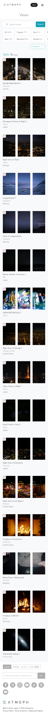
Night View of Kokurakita (13, 463)
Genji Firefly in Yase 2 (12, 424)
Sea (36, 32)
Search (40, 24)
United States (8, 353)
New (8, 39)
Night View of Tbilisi (11, 159)
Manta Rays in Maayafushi (13, 577)
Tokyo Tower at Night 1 (12, 386)
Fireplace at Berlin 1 (11, 615)
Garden (37, 39)
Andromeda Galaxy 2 (11, 654)
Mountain (22, 39)
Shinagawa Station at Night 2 (15, 121)
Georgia (6, 165)
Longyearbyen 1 (9, 198)
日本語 (15, 667)
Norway (6, 203)
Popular (22, 32)
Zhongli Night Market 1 (12, 83)
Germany (6, 621)
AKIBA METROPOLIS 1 (12, 312)
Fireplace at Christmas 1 (12, 539)
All (8, 32)
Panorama (36, 46)
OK (41, 675)
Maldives (6, 583)
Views (24, 15)
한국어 (24, 667)
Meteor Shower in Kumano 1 (14, 274)
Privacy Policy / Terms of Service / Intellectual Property (23, 711)
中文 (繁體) (34, 667)
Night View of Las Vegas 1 (13, 501)
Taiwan (6, 89)
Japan (5, 127)
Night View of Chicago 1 (12, 348)
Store (34, 5)
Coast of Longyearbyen (12, 236)
